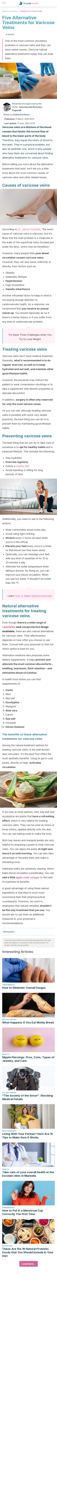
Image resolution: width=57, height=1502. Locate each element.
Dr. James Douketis (29, 229)
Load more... (28, 1263)
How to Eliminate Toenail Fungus (24, 987)
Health (5, 1169)
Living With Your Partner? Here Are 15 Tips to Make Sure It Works (27, 1135)
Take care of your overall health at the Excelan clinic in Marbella (28, 1174)
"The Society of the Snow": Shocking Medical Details (27, 1097)
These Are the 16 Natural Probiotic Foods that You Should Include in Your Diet (27, 1252)
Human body (8, 1208)
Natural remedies (10, 11)
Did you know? (9, 1020)
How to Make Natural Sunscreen (33, 595)
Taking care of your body (31, 11)
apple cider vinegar (28, 877)
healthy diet (22, 466)
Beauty (5, 1054)
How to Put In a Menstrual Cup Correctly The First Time (22, 1212)
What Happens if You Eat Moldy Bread (28, 1022)
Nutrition (7, 1246)
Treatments (8, 985)
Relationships (9, 1131)
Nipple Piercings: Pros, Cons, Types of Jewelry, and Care (28, 1059)
